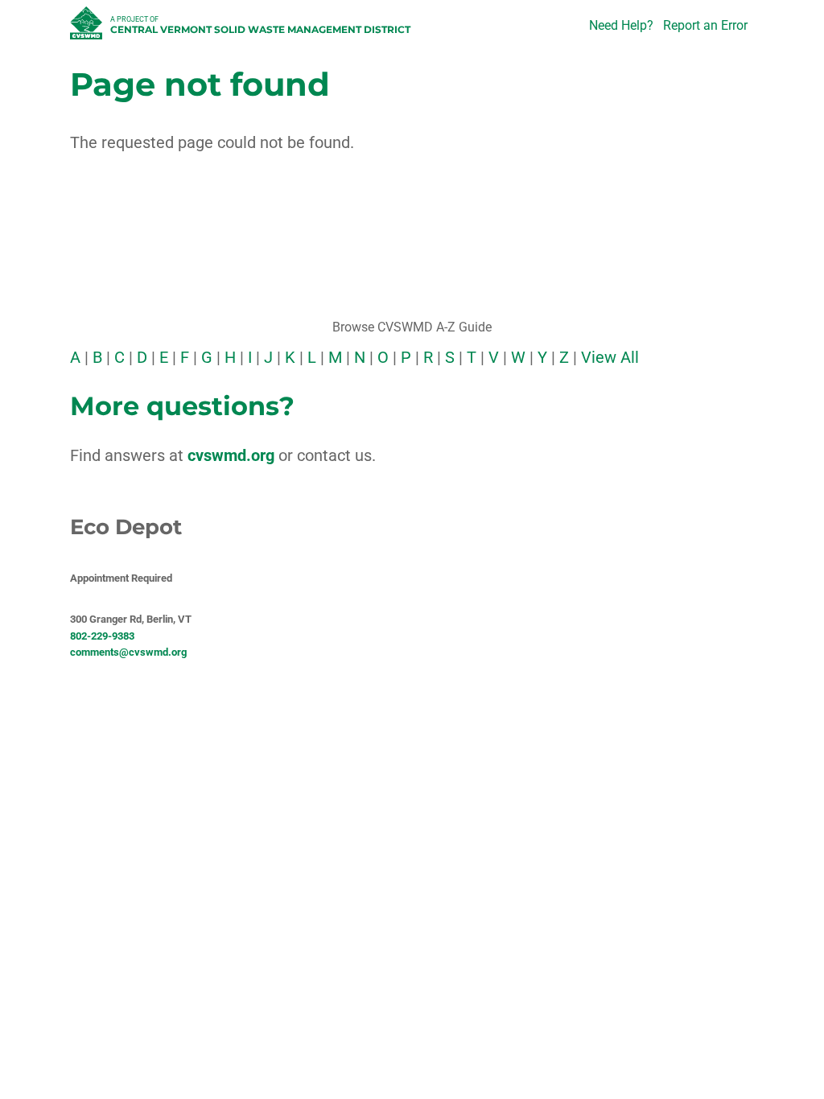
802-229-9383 (102, 636)
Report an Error (705, 25)
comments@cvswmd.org (128, 652)
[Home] (88, 27)
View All (610, 357)
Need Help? (621, 25)
